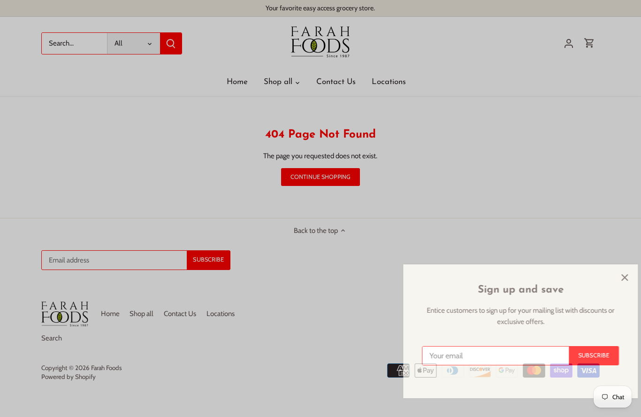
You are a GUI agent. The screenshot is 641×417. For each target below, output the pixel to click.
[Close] (609, 277)
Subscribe (578, 355)
